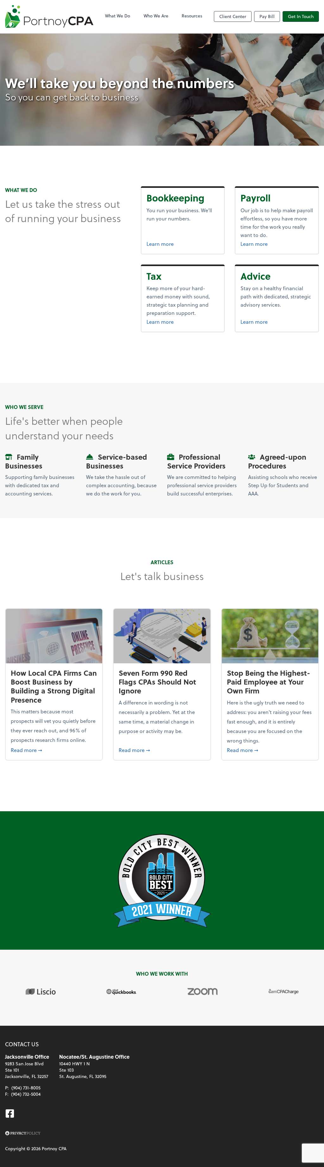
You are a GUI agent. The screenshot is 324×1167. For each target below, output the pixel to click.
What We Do (117, 15)
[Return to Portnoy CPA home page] (49, 16)
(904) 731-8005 (25, 1087)
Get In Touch (301, 16)
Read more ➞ (54, 750)
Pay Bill (267, 16)
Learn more (182, 243)
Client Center (232, 16)
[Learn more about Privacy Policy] (22, 1133)
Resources (192, 15)
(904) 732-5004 (26, 1094)
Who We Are (156, 15)
